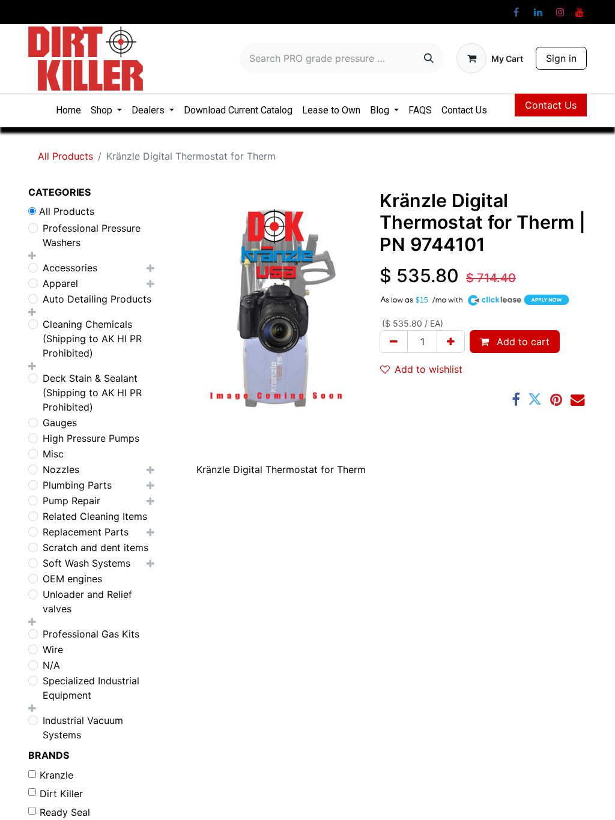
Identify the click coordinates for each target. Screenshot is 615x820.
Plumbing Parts (77, 485)
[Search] (429, 58)
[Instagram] (560, 12)
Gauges (60, 423)
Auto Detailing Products (97, 299)
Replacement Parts (86, 532)
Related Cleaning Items (95, 516)
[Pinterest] (556, 399)
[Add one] (451, 341)
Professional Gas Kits (91, 634)
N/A (51, 665)
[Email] (577, 399)
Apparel (60, 283)
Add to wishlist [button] (428, 369)
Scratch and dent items (95, 547)
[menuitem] (68, 110)
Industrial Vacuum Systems (83, 727)
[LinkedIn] (538, 12)
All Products (65, 156)
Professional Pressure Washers (92, 235)
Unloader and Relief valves (87, 601)
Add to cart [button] (522, 342)
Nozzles (61, 469)
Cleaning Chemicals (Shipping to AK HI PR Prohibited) (92, 338)
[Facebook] (516, 12)
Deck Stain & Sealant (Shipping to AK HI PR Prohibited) (92, 392)
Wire (53, 650)
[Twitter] (535, 399)
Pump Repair (71, 501)
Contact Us (551, 105)
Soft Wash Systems (86, 563)
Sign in (561, 58)
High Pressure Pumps (91, 438)
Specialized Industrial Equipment (91, 688)
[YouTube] (579, 12)
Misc (53, 454)
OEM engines (72, 579)
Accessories (70, 268)
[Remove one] (394, 341)
